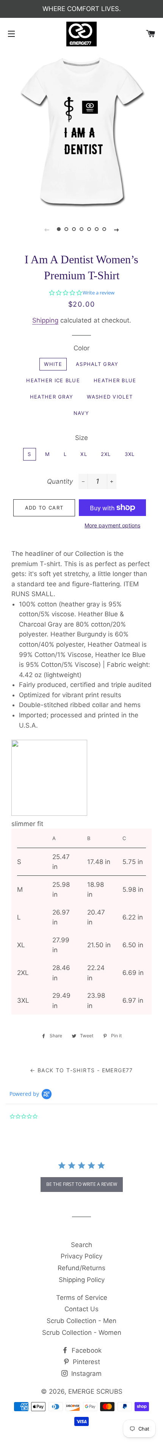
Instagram (85, 1373)
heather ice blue (53, 380)
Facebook (86, 1350)
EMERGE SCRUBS (95, 1391)
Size (81, 438)
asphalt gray (97, 364)
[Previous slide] (46, 229)
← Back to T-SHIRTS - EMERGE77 (81, 1070)
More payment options (112, 525)
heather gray (52, 397)
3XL (130, 454)
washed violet (110, 397)
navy (81, 413)
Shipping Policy (82, 1280)
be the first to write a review (81, 1184)
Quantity (60, 481)
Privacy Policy (81, 1256)
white (53, 364)
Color (81, 348)
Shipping (45, 320)
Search (81, 1245)
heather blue (115, 380)
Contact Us (81, 1309)
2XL (106, 454)
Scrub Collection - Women (81, 1332)
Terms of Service (81, 1297)
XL (83, 454)
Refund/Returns (81, 1268)
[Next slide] (116, 229)
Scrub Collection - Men (81, 1321)
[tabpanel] (81, 130)
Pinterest (85, 1362)
